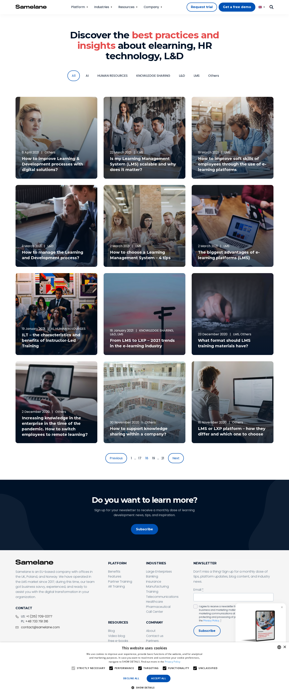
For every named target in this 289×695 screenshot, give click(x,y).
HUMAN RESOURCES (112, 75)
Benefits (114, 571)
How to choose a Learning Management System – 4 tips (140, 255)
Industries (101, 7)
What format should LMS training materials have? (224, 343)
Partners (152, 641)
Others (213, 75)
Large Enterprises (159, 571)
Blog (111, 630)
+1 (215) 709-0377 (39, 616)
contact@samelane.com (40, 627)
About (151, 630)
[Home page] (31, 7)
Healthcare (154, 601)
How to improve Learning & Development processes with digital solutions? (52, 164)
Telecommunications (162, 596)
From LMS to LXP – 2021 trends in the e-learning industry (142, 343)
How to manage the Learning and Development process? (52, 255)
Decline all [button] (131, 678)
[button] (144, 687)
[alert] (144, 668)
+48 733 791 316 (36, 621)
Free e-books (118, 641)
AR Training (116, 586)
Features (114, 576)
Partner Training (120, 581)
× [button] (284, 647)
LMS (197, 75)
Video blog (116, 636)
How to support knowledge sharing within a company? (139, 431)
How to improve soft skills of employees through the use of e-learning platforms (232, 164)
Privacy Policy (211, 620)
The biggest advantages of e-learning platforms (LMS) (229, 255)
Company (151, 7)
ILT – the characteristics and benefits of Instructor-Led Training (51, 340)
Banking (152, 576)
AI (87, 75)
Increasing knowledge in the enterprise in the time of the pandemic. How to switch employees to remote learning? (55, 426)
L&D (182, 75)
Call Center (154, 611)
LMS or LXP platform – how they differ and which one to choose (231, 431)
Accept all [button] (158, 678)
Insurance (153, 581)
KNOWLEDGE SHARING (153, 75)
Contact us (154, 636)
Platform (78, 7)
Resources (126, 7)
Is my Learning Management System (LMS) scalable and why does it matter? (143, 164)
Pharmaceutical (158, 606)
